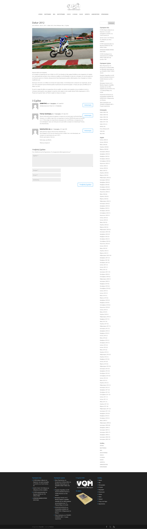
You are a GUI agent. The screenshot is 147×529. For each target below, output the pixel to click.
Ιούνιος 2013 (103, 361)
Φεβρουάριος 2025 (104, 177)
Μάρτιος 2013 (103, 364)
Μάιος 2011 (103, 401)
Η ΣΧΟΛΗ (75, 14)
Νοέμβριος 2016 (104, 333)
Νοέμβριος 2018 (104, 302)
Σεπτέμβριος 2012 (104, 375)
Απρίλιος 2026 (103, 147)
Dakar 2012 (50, 25)
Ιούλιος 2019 (103, 290)
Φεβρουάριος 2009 (104, 423)
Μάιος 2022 (103, 248)
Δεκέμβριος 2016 (104, 331)
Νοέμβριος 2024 (104, 184)
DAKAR (81, 14)
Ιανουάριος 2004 (104, 437)
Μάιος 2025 (103, 170)
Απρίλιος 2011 (103, 404)
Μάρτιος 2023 (103, 227)
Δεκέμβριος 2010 (104, 413)
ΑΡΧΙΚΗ (40, 14)
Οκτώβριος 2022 (104, 239)
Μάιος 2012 (103, 380)
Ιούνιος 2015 (103, 347)
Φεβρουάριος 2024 (104, 201)
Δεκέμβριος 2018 (104, 300)
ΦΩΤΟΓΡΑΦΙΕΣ (61, 14)
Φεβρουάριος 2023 (104, 229)
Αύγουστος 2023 (104, 215)
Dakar (100, 496)
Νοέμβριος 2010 (104, 415)
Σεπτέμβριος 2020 (104, 276)
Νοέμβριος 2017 (104, 319)
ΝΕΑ (54, 14)
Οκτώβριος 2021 (104, 262)
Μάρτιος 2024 (103, 198)
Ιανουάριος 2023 (104, 231)
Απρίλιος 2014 (103, 357)
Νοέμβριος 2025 (104, 156)
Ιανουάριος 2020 (104, 281)
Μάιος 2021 (103, 269)
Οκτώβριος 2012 (104, 373)
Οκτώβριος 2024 (104, 187)
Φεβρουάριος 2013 (104, 366)
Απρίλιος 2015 (103, 352)
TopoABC (41, 527)
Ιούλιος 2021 (103, 264)
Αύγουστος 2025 (104, 163)
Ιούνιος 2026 (103, 142)
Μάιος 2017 (103, 321)
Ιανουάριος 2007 (104, 430)
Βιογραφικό (101, 489)
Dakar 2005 (103, 117)
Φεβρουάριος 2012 (104, 385)
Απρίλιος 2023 (103, 224)
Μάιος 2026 (103, 144)
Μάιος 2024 (103, 194)
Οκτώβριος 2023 (104, 210)
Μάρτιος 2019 (103, 298)
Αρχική (100, 480)
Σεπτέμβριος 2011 (104, 394)
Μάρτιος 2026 (103, 149)
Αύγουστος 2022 (104, 243)
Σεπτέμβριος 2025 (104, 161)
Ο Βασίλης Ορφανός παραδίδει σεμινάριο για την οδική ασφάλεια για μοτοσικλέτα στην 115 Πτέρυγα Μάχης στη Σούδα (63, 501)
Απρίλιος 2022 (103, 250)
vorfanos (36, 25)
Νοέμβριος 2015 (104, 340)
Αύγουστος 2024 (104, 191)
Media (101, 126)
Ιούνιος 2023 (103, 220)
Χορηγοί (101, 499)
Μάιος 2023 (103, 222)
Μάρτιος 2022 (103, 253)
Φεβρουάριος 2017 (104, 326)
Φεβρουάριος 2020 (104, 279)
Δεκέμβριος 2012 (104, 371)
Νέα (62, 25)
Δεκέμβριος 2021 (104, 257)
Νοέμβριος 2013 (104, 359)
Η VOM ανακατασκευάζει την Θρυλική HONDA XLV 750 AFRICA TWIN (107, 45)
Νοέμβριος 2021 (104, 260)
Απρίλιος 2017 (103, 323)
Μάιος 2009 (103, 420)
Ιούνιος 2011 (103, 399)
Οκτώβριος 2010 (104, 418)
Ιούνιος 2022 (103, 246)
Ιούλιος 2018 (103, 309)
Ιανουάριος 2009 (104, 425)
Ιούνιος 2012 (103, 378)
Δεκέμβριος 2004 (104, 434)
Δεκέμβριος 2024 (104, 182)
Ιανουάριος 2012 (104, 387)
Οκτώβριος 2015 (104, 342)
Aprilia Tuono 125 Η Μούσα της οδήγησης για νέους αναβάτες (107, 39)
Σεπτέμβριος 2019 (104, 288)
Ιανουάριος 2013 (104, 368)
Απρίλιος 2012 (103, 382)
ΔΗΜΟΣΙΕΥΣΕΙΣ (95, 14)
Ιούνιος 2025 (103, 168)
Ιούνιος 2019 (103, 293)
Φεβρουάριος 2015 (104, 354)
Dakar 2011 (103, 121)
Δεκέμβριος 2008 (104, 427)
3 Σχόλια (67, 25)
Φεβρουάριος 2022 (104, 255)
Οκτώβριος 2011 (104, 392)
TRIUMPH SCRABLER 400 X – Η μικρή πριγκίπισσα (63, 517)
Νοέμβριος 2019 (104, 283)
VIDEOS (69, 14)
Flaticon (51, 527)
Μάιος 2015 (103, 349)
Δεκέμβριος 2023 (104, 206)
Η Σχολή (101, 487)
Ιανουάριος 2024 (104, 203)
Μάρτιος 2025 (103, 175)
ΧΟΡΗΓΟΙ (87, 14)
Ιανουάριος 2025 (104, 180)
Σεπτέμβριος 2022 (104, 241)
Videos (100, 494)
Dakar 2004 (103, 114)
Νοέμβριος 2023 (104, 208)
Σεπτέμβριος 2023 (104, 213)
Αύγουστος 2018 (104, 307)
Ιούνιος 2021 (103, 267)
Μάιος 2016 (103, 338)
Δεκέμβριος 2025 (104, 154)
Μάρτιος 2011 (103, 406)
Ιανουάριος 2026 (104, 151)
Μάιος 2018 (103, 312)
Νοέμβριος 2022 (104, 236)
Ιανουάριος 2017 (104, 328)
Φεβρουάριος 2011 (104, 408)
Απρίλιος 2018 (103, 314)
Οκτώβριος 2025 (104, 158)
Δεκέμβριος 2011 (104, 390)
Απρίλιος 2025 (103, 173)
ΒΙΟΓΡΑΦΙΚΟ (47, 14)
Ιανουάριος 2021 (104, 272)
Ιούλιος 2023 (103, 217)
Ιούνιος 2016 (103, 335)
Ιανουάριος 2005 (104, 432)
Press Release (57, 25)
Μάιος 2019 (103, 295)
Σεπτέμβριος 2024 (104, 189)
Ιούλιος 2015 (103, 345)
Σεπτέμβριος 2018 (104, 305)
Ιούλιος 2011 (103, 397)
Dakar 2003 (103, 112)
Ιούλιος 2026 (103, 140)
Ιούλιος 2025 (103, 165)
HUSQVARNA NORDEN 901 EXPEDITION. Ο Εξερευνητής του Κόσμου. (107, 98)
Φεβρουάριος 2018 (104, 316)
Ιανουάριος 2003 (104, 439)
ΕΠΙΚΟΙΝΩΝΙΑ (104, 14)
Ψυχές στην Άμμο (103, 501)
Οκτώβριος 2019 (104, 286)
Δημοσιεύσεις (102, 503)
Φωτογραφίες (102, 485)
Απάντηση (87, 105)
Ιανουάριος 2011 (104, 411)
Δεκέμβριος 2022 (104, 234)
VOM (101, 131)
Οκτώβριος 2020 (104, 274)
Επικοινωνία (101, 492)
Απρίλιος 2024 (103, 196)
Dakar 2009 (103, 119)
